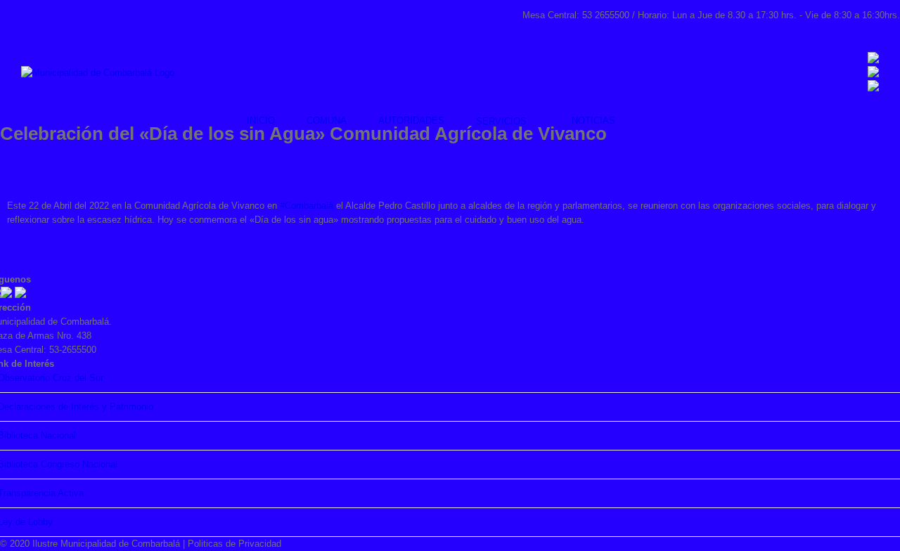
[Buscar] (650, 120)
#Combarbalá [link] (306, 205)
